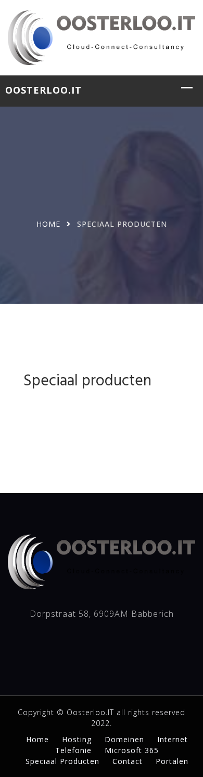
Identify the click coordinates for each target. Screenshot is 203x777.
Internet (172, 739)
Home (48, 224)
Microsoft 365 (132, 750)
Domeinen (124, 739)
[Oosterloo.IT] (101, 36)
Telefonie (73, 750)
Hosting (77, 739)
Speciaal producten (62, 761)
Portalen (172, 761)
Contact (127, 761)
